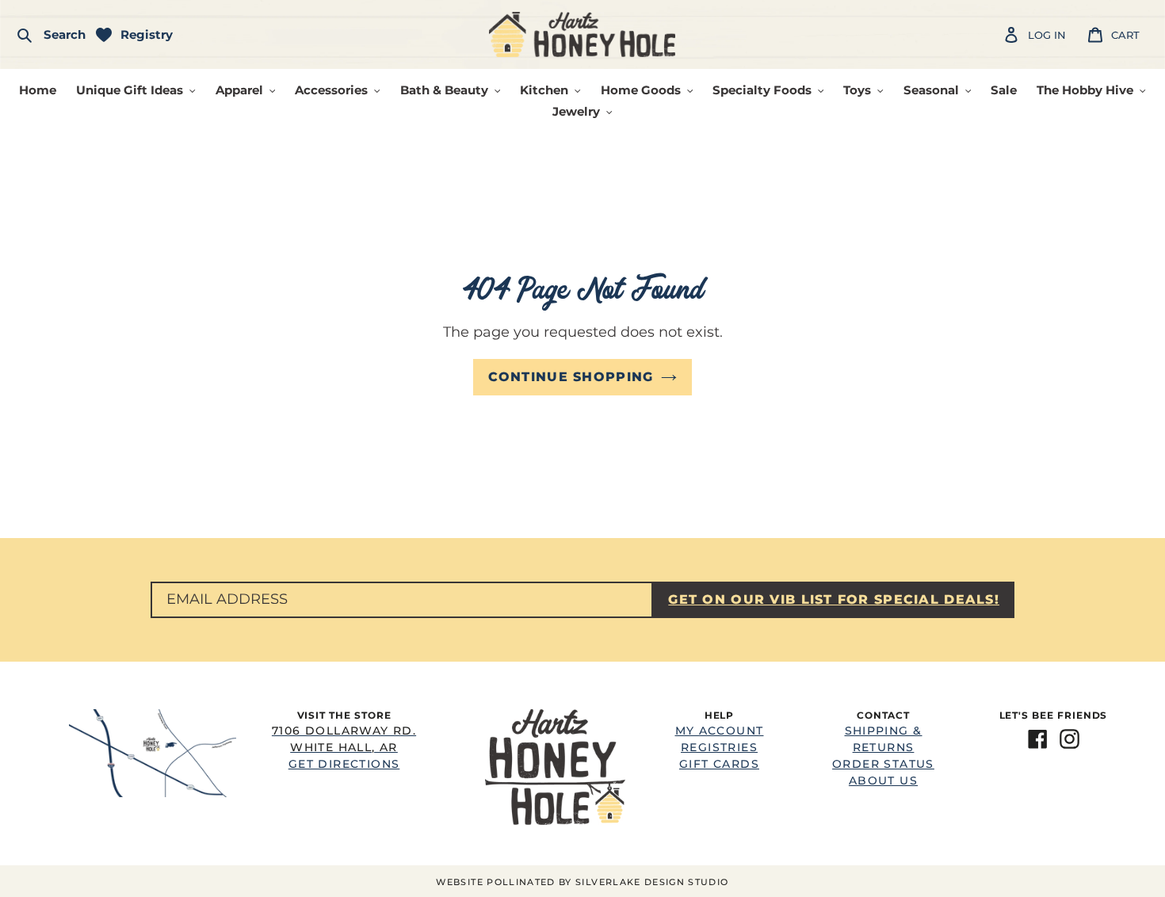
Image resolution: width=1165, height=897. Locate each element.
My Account (719, 730)
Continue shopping (571, 376)
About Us (883, 780)
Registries (719, 747)
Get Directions (344, 747)
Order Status (883, 764)
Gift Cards (719, 764)
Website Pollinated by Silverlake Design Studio (582, 881)
